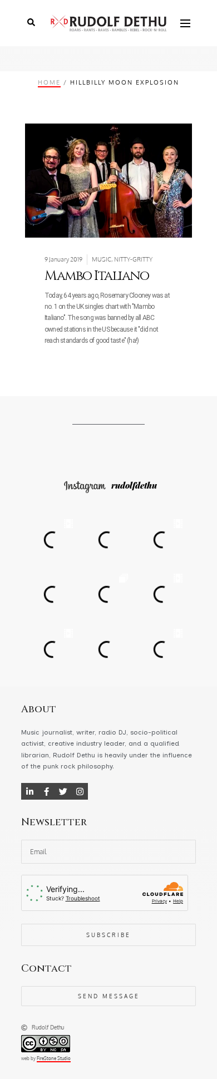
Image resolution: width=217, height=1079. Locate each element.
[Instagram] (79, 791)
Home (49, 82)
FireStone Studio (54, 1058)
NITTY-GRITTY (133, 259)
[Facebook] (46, 791)
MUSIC (101, 259)
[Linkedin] (29, 791)
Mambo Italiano (97, 276)
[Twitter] (63, 791)
